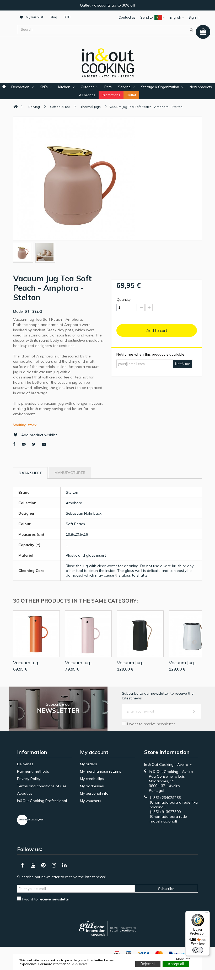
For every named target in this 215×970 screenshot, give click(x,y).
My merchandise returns (100, 771)
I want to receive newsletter (151, 723)
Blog (53, 17)
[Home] (15, 106)
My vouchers (90, 800)
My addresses (92, 786)
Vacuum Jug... (26, 662)
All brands (87, 95)
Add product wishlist (39, 435)
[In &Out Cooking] (107, 62)
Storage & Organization (160, 87)
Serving (124, 87)
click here (79, 964)
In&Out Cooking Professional (42, 800)
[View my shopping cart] (203, 32)
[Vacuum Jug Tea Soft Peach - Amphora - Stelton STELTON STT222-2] (23, 252)
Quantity (123, 299)
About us (25, 793)
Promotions (111, 95)
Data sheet (30, 473)
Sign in (194, 17)
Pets (108, 87)
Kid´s (44, 87)
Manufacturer (70, 472)
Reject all (148, 964)
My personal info (94, 793)
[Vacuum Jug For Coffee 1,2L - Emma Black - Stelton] (140, 633)
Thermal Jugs (90, 107)
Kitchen (64, 87)
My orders (88, 764)
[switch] (197, 950)
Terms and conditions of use (41, 786)
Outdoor (87, 87)
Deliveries (25, 764)
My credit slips (92, 778)
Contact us (127, 17)
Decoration (20, 87)
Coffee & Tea (60, 107)
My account (94, 752)
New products (201, 87)
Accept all (176, 964)
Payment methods (33, 771)
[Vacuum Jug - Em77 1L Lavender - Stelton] (88, 633)
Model (18, 311)
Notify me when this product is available (150, 354)
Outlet (131, 95)
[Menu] (206, 914)
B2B (67, 17)
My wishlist (34, 17)
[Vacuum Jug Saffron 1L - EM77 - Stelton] (36, 633)
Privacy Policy (28, 778)
